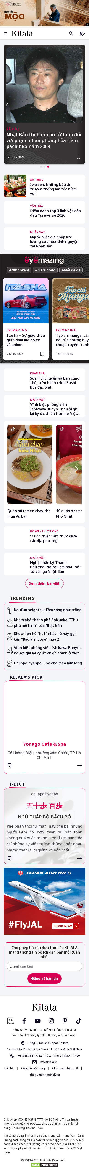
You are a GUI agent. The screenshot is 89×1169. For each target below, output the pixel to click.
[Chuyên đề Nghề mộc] (44, 13)
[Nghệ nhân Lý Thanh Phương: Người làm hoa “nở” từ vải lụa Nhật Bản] (15, 564)
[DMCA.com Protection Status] (44, 1165)
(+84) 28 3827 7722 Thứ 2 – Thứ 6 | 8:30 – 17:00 (48, 1056)
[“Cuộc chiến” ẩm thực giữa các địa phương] (15, 537)
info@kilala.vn (48, 1062)
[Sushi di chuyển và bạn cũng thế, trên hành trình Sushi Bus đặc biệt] (15, 379)
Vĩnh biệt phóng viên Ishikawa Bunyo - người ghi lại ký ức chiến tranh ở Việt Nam (54, 409)
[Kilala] (22, 33)
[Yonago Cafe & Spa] (44, 708)
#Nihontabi (19, 270)
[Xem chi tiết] (79, 765)
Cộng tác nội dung (33, 1068)
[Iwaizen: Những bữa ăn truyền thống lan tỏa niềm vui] (15, 186)
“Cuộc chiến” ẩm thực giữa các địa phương (53, 538)
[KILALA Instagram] (51, 1020)
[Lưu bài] (78, 157)
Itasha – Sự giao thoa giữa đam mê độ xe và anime (26, 340)
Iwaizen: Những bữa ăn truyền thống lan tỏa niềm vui (53, 189)
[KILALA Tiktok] (78, 1020)
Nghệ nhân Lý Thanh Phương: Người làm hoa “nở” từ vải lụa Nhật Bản (55, 567)
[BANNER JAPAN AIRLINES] (44, 901)
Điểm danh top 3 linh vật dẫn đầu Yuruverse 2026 (55, 213)
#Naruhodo (45, 270)
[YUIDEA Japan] (29, 1094)
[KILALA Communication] (62, 1094)
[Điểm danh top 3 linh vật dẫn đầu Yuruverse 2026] (15, 212)
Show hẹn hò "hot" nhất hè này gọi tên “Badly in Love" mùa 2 (45, 636)
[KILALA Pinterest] (65, 1020)
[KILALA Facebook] (10, 1020)
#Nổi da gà (71, 270)
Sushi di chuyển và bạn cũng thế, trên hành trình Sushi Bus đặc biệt (54, 383)
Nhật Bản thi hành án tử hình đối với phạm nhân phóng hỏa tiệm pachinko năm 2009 (43, 140)
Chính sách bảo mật (65, 1068)
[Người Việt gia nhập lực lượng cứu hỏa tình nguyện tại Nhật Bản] (15, 238)
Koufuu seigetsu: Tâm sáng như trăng (47, 609)
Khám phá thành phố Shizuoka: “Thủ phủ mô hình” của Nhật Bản (46, 622)
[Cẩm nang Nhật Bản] (44, 1007)
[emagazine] (44, 260)
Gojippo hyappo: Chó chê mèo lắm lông (48, 663)
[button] (41, 167)
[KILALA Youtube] (37, 1020)
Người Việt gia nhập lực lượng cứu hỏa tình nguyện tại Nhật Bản (54, 241)
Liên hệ (8, 1068)
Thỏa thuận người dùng (44, 1075)
